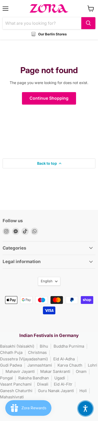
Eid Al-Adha (64, 358)
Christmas (37, 352)
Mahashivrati (12, 396)
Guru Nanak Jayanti (56, 390)
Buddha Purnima (69, 346)
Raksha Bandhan (33, 377)
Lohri (92, 365)
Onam (81, 371)
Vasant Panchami (16, 384)
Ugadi (59, 377)
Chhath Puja (11, 352)
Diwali (42, 384)
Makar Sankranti (55, 371)
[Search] (88, 23)
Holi (83, 390)
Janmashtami (39, 365)
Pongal (6, 377)
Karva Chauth (69, 365)
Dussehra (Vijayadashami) (24, 358)
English (47, 281)
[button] (85, 408)
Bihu (44, 346)
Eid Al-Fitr (63, 384)
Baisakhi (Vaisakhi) (17, 346)
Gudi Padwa (11, 365)
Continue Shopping (49, 98)
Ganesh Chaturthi (16, 390)
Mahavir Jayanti (20, 371)
